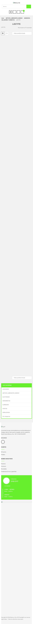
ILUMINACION (6, 404)
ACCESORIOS (6, 389)
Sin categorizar (6, 416)
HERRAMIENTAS (6, 401)
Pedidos (3, 454)
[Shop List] (7, 33)
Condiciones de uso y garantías (8, 471)
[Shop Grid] (2, 33)
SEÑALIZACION (6, 412)
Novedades (4, 469)
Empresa (3, 463)
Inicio (3, 18)
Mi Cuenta (3, 452)
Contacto (3, 466)
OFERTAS (5, 408)
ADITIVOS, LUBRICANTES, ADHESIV (14, 18)
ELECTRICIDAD (6, 397)
